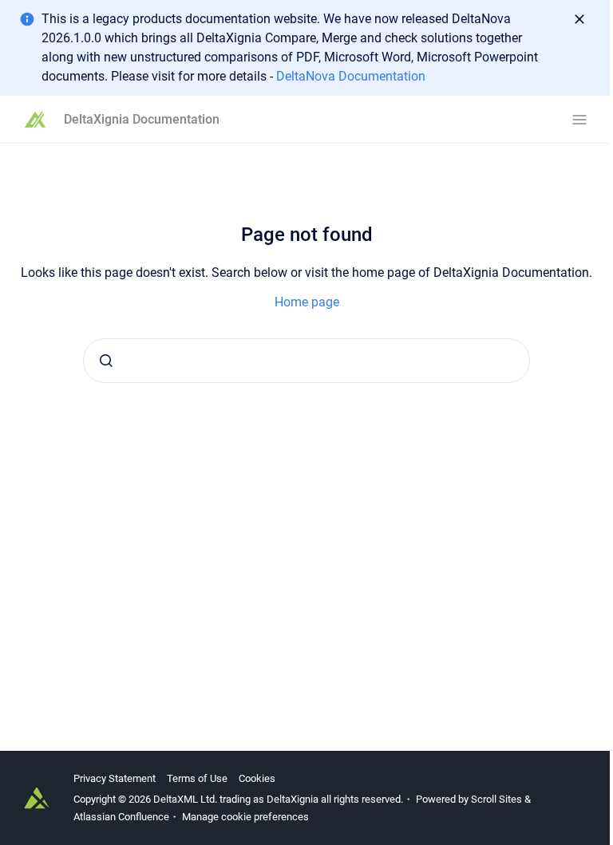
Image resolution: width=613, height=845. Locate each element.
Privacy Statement (114, 778)
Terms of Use (197, 778)
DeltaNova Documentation (350, 76)
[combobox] (306, 360)
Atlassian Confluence (121, 817)
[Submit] (106, 360)
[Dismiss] (579, 19)
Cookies (257, 778)
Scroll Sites (496, 799)
